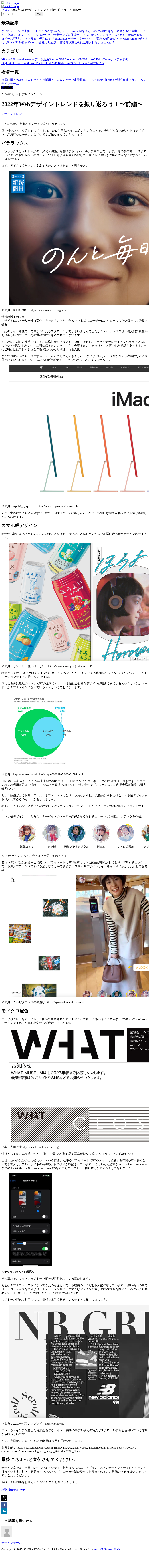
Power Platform (37, 63)
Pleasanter (29, 59)
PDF (48, 63)
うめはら (19, 79)
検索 (39, 14)
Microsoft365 (68, 63)
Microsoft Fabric (93, 59)
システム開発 (119, 59)
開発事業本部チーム (130, 79)
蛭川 (103, 79)
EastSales (111, 79)
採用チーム (52, 79)
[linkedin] (4, 1511)
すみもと (30, 79)
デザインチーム (11, 1542)
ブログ (5, 9)
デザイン (98, 63)
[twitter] (4, 1498)
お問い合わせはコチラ (13, 1489)
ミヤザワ (68, 79)
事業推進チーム (84, 79)
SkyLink (6, 63)
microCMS (78, 59)
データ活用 (42, 59)
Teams (107, 59)
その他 (55, 63)
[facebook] (4, 1505)
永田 (4, 79)
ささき (40, 79)
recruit (24, 63)
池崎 (97, 79)
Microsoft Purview (12, 59)
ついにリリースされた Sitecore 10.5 (119, 34)
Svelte (117, 1549)
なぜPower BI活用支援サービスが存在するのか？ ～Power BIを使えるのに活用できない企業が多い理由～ (70, 31)
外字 (90, 63)
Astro (110, 1549)
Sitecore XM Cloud (60, 59)
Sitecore (16, 63)
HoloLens (81, 63)
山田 (10, 79)
